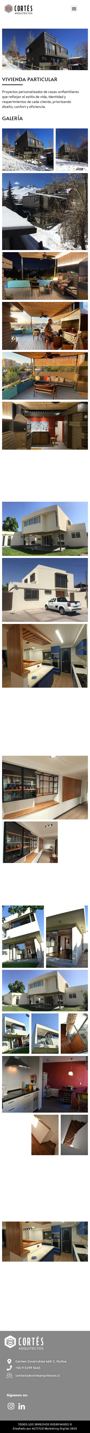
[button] (74, 8)
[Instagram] (11, 1406)
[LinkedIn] (22, 1406)
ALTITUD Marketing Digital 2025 (54, 1428)
